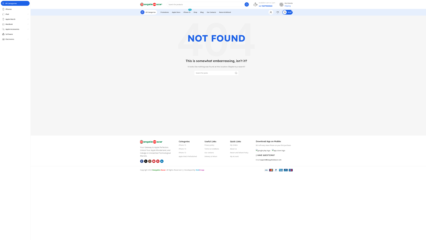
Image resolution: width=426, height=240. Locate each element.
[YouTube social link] (153, 161)
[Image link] (151, 142)
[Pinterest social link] (157, 161)
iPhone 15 (182, 145)
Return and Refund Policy (239, 153)
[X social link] (145, 161)
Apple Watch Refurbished (188, 156)
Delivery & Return (210, 156)
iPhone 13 (182, 153)
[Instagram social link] (149, 161)
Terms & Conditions (211, 149)
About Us (233, 149)
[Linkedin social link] (161, 161)
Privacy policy (209, 145)
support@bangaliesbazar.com (270, 160)
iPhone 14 (182, 149)
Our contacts (209, 153)
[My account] (270, 12)
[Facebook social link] (141, 161)
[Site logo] (151, 4)
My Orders (234, 145)
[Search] (247, 4)
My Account (234, 156)
